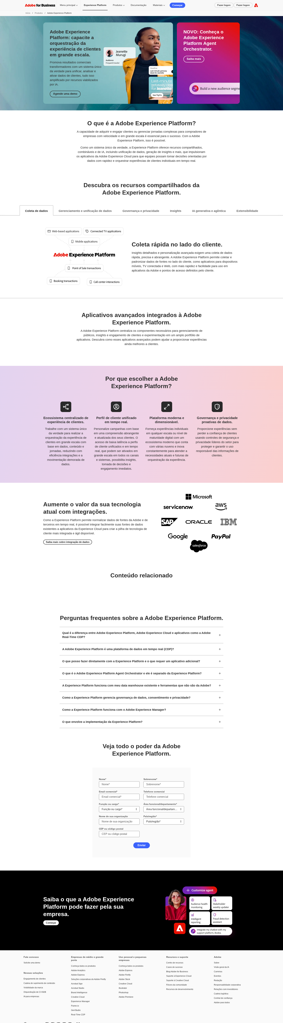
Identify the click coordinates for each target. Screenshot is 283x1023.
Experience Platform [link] (95, 5)
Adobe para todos (222, 1002)
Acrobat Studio (77, 988)
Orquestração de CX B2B (35, 992)
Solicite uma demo (32, 963)
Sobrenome (149, 779)
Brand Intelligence (79, 992)
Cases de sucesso (174, 967)
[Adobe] (256, 5)
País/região (149, 816)
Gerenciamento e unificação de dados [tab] (85, 211)
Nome (102, 779)
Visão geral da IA (221, 967)
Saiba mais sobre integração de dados (67, 542)
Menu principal (67, 5)
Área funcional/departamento (159, 804)
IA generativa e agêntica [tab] (209, 211)
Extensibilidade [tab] (247, 211)
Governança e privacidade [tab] (141, 211)
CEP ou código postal (111, 828)
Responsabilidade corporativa (227, 985)
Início (28, 13)
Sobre (216, 963)
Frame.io (75, 1006)
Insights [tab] (175, 211)
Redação (218, 980)
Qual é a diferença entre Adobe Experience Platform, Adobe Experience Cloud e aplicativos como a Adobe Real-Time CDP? (136, 635)
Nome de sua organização (113, 816)
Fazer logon (224, 5)
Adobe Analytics (78, 970)
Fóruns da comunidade (176, 985)
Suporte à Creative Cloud (177, 980)
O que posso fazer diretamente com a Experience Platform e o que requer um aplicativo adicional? (131, 661)
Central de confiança (223, 998)
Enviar (142, 845)
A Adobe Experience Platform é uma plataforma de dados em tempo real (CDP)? (118, 649)
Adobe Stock (124, 979)
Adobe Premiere (126, 997)
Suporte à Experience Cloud (178, 976)
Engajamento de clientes (35, 979)
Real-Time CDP (78, 1015)
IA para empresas (31, 996)
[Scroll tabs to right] (280, 210)
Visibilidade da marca (33, 987)
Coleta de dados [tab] (36, 211)
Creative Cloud (78, 997)
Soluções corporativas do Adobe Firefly (88, 979)
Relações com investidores (226, 989)
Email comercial (107, 791)
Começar (177, 5)
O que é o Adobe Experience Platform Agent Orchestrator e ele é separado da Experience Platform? (132, 673)
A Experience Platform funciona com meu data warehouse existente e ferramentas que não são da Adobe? (136, 685)
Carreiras (218, 971)
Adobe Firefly (125, 975)
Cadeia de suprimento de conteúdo (39, 983)
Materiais (157, 5)
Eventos (217, 976)
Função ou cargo (108, 804)
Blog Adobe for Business (177, 971)
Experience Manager (80, 1001)
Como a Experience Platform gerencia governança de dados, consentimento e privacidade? (126, 697)
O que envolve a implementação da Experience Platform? (102, 721)
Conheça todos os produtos (83, 966)
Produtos (117, 5)
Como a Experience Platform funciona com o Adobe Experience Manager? (114, 709)
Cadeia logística (221, 994)
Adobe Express (78, 975)
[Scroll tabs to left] (2, 210)
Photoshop (123, 992)
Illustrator (123, 988)
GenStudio (76, 1010)
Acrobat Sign (77, 984)
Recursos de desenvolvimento (179, 989)
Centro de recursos (174, 963)
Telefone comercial (154, 791)
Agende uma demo (65, 93)
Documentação (138, 5)
